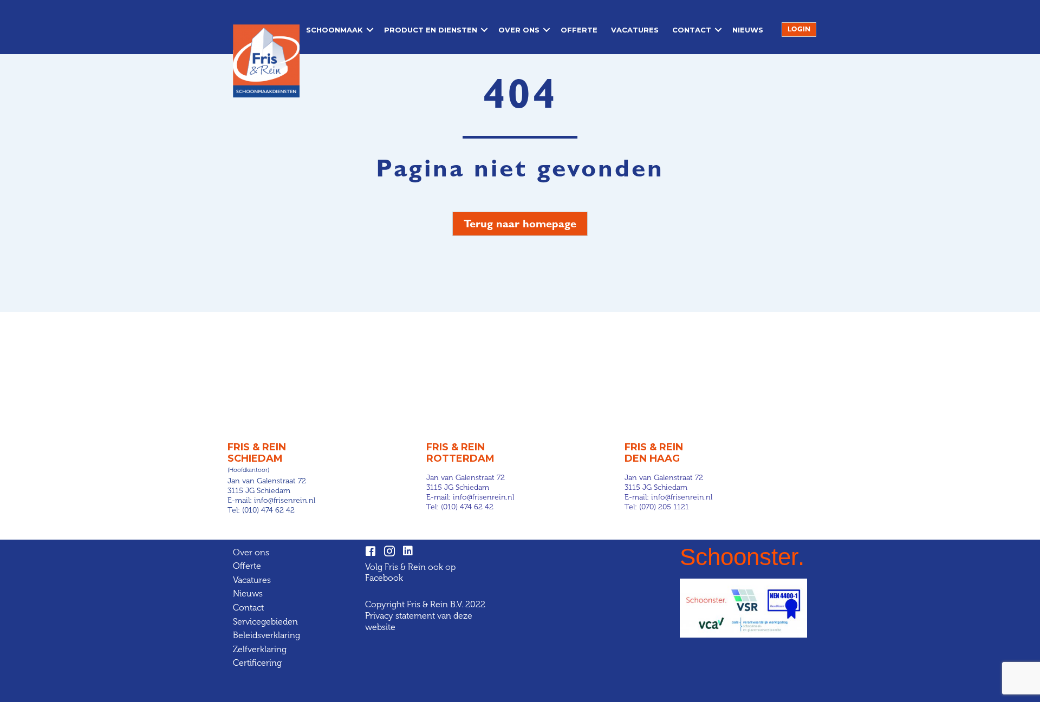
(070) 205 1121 (664, 506)
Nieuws (747, 29)
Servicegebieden (265, 621)
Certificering (257, 663)
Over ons (519, 29)
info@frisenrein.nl (284, 500)
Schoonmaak (334, 29)
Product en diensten (430, 29)
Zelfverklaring (260, 649)
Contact (691, 29)
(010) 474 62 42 (268, 510)
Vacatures (635, 29)
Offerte (579, 29)
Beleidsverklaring (266, 635)
